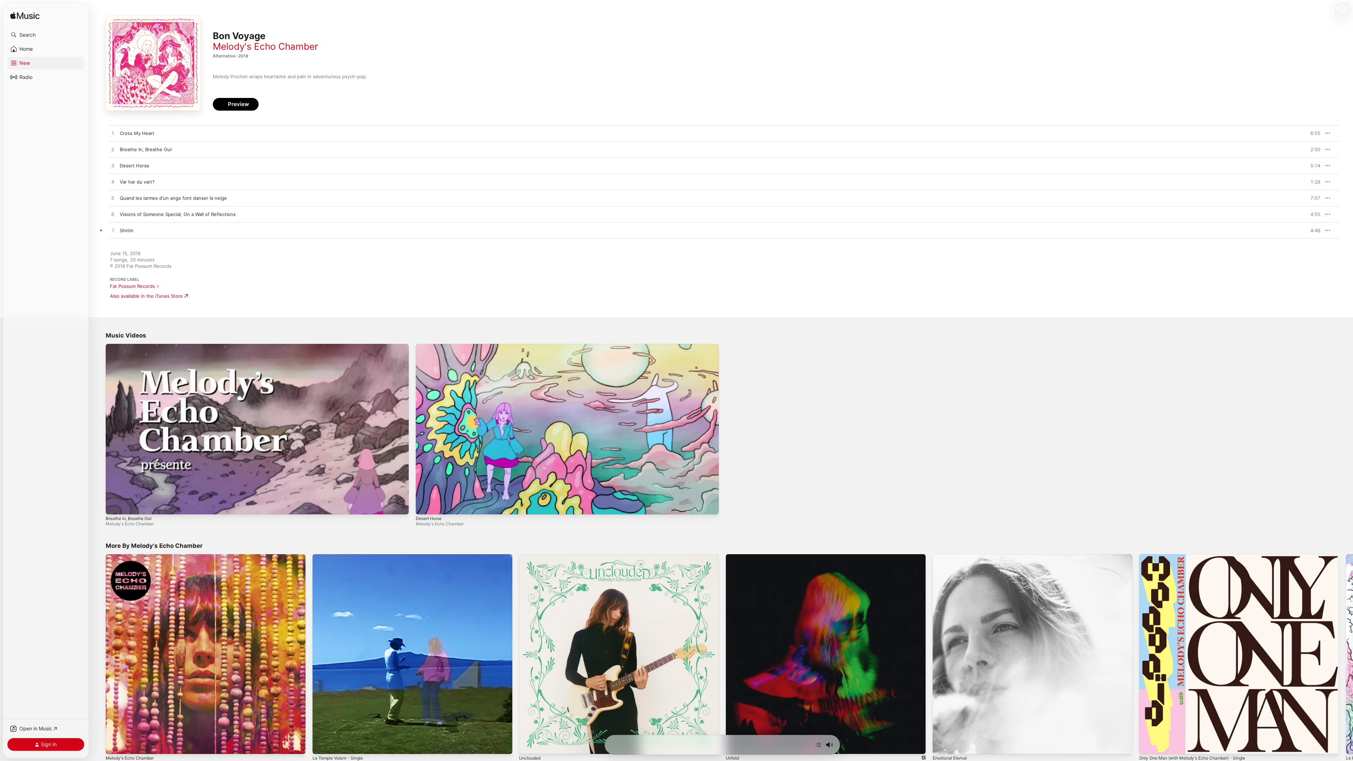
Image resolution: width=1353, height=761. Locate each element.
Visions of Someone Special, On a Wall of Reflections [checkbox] (178, 214)
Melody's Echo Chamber (265, 46)
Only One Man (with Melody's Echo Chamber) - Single (1198, 557)
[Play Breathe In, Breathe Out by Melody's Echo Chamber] (113, 150)
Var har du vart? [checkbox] (137, 182)
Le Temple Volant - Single (341, 557)
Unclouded (531, 557)
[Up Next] (818, 745)
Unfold (733, 557)
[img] (24, 16)
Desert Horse (428, 518)
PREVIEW (1312, 133)
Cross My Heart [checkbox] (137, 133)
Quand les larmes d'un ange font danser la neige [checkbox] (173, 198)
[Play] (114, 505)
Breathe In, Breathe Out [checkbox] (146, 149)
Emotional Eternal (952, 557)
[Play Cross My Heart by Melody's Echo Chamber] (113, 133)
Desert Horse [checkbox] (134, 165)
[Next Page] (1346, 654)
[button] (46, 35)
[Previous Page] (99, 654)
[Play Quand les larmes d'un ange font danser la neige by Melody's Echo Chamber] (113, 198)
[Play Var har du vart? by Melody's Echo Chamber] (113, 182)
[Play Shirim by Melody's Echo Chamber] (113, 231)
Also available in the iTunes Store (146, 296)
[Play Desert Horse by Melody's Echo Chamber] (113, 166)
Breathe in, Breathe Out (129, 518)
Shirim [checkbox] (126, 230)
